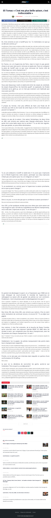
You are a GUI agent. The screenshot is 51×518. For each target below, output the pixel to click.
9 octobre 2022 (27, 16)
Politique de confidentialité (25, 512)
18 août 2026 (10, 405)
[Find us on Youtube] (25, 433)
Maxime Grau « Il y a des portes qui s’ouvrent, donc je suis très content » (15, 387)
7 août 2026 (35, 412)
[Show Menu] (2, 2)
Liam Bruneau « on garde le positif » (11, 455)
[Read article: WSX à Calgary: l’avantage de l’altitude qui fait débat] (45, 445)
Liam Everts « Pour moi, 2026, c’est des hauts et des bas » (16, 492)
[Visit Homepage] (25, 2)
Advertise (17, 512)
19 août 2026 (10, 398)
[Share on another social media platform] (48, 21)
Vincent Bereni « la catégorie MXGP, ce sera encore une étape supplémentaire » (16, 416)
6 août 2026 (10, 419)
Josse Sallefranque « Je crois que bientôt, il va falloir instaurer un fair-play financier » (40, 395)
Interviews (35, 16)
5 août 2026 (35, 419)
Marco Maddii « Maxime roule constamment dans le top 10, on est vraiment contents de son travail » (40, 387)
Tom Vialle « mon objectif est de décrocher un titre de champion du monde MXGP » (40, 416)
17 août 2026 (10, 411)
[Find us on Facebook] (19, 433)
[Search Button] (48, 2)
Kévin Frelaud (19, 16)
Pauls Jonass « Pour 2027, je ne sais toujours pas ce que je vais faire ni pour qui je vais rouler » (15, 395)
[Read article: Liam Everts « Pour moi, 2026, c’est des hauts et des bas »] (45, 494)
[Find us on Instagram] (22, 433)
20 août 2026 (35, 391)
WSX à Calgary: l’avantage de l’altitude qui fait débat (15, 443)
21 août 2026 (10, 389)
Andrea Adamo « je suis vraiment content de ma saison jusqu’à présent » (40, 402)
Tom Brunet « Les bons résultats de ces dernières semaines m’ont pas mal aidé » (16, 402)
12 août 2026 (6, 448)
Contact (34, 512)
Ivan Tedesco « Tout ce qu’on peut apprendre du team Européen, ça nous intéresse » (39, 409)
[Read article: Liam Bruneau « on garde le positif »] (4, 409)
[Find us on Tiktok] (32, 433)
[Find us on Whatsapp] (28, 433)
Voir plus (25, 423)
